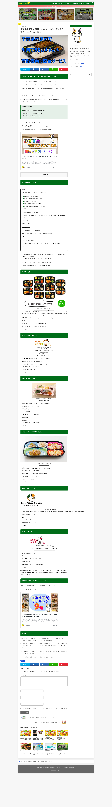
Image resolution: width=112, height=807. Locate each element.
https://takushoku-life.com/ (44, 465)
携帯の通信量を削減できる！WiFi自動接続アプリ (56, 6)
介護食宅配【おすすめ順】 (84, 3)
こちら (80, 59)
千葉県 (19, 24)
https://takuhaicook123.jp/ (44, 400)
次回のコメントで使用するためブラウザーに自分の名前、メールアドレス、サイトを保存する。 (44, 708)
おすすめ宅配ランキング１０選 (71, 3)
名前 (21, 688)
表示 (46, 174)
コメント (23, 675)
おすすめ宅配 (24, 3)
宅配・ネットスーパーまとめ (58, 3)
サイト (22, 701)
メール (22, 695)
